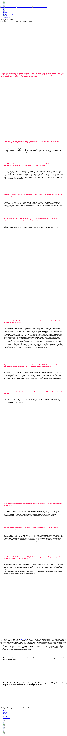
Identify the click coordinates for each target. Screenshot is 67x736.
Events (5, 713)
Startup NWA (33, 34)
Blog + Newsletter (8, 715)
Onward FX (6, 718)
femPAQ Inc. (23, 639)
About (5, 712)
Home (4, 710)
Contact (5, 716)
